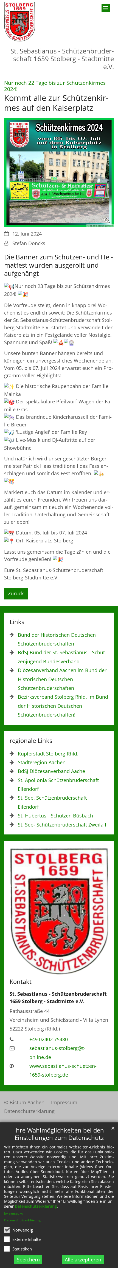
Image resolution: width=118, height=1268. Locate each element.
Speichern (28, 1259)
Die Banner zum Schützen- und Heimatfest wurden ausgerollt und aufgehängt (58, 265)
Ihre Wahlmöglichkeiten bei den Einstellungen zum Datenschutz (59, 1134)
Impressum (13, 1213)
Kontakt (21, 981)
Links (17, 621)
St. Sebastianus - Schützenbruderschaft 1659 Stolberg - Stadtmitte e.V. (58, 997)
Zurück (16, 593)
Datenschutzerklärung (36, 1206)
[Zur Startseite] (19, 21)
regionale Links (31, 740)
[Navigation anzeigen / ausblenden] (106, 8)
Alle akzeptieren (83, 1259)
